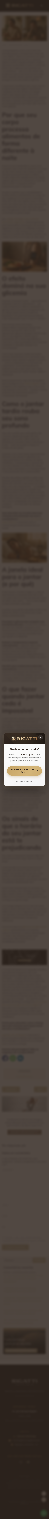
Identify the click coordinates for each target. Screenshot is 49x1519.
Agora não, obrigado (25, 781)
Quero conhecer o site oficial (22, 771)
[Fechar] (40, 737)
